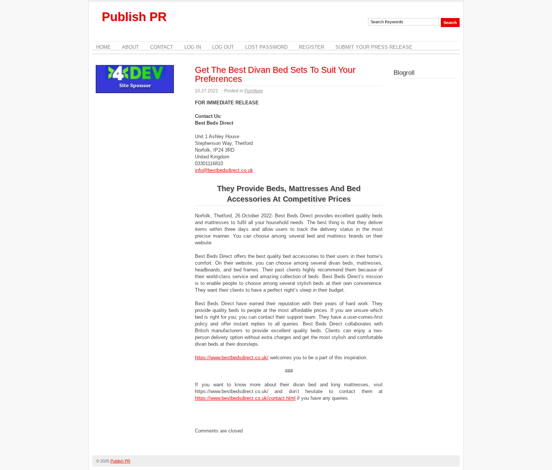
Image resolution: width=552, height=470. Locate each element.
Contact (161, 47)
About (130, 47)
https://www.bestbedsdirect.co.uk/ (231, 357)
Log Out (223, 47)
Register (311, 47)
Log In (192, 47)
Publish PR (134, 17)
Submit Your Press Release (373, 47)
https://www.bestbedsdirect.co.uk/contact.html (245, 398)
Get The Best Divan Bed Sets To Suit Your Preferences (275, 74)
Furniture (253, 90)
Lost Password (266, 47)
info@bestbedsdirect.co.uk (224, 170)
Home (103, 47)
